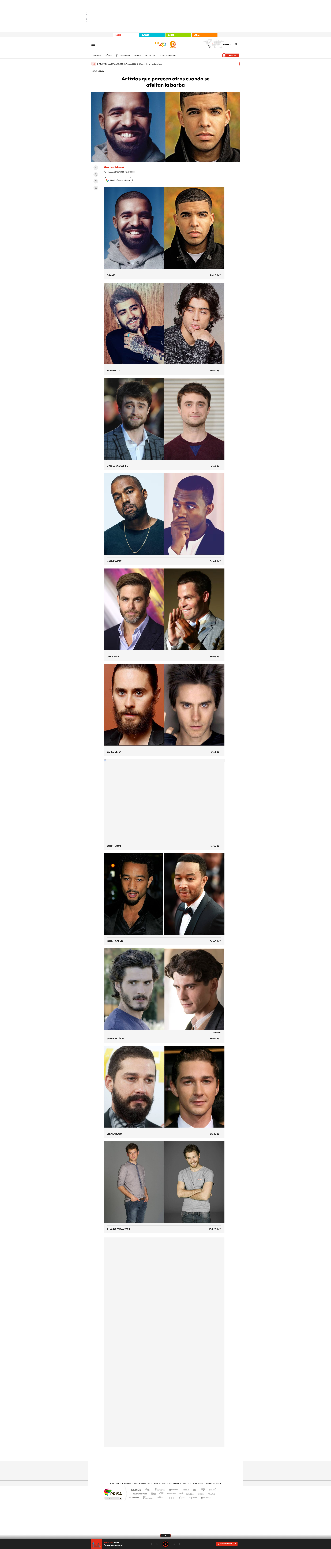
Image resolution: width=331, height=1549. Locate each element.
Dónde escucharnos (213, 1483)
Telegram (95, 188)
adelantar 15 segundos (173, 1544)
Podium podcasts (160, 1497)
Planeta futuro (200, 1493)
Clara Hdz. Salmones (114, 167)
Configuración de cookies (178, 1483)
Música (109, 55)
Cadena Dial (181, 1493)
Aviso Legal (114, 1483)
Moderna (147, 1497)
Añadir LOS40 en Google (120, 180)
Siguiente (180, 1544)
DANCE (171, 35)
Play (165, 1544)
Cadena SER (185, 1489)
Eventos (137, 55)
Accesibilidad (126, 1483)
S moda (182, 1497)
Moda (101, 71)
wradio (161, 1493)
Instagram (150, 1456)
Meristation (205, 1497)
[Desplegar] (165, 1535)
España (226, 44)
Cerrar (237, 64)
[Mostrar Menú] (94, 44)
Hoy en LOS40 (150, 55)
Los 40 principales (148, 1489)
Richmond (134, 1497)
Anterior (151, 1544)
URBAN (197, 35)
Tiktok (155, 1456)
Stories (181, 1456)
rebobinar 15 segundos (157, 1544)
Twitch (176, 1456)
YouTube (160, 1456)
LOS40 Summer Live (168, 55)
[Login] (236, 44)
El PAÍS (136, 1489)
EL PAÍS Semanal (190, 1493)
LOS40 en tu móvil (197, 1483)
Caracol (211, 1489)
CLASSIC (145, 35)
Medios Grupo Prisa (113, 1498)
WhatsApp (95, 181)
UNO (153, 1493)
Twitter (95, 174)
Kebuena (209, 1493)
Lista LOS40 (96, 55)
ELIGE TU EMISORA (226, 1544)
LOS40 (118, 35)
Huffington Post (139, 1493)
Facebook (95, 167)
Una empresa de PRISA (113, 1492)
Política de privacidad (142, 1483)
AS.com (193, 1489)
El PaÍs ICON (171, 1497)
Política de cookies (159, 1483)
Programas (125, 55)
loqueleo (193, 1497)
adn (202, 1489)
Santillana (160, 1489)
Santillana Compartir (174, 1489)
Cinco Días (171, 1493)
